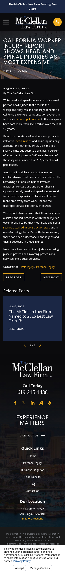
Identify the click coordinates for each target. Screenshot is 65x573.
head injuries (24, 141)
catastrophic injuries (28, 119)
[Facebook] (15, 403)
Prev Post (13, 277)
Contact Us (29, 435)
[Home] (31, 22)
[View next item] (40, 345)
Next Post (51, 277)
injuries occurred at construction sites (26, 227)
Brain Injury (27, 267)
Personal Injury (45, 267)
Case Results (32, 477)
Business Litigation (32, 470)
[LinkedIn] (32, 403)
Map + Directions (32, 518)
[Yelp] (50, 403)
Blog (32, 484)
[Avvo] (41, 403)
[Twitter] (24, 403)
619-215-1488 (32, 392)
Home (32, 456)
